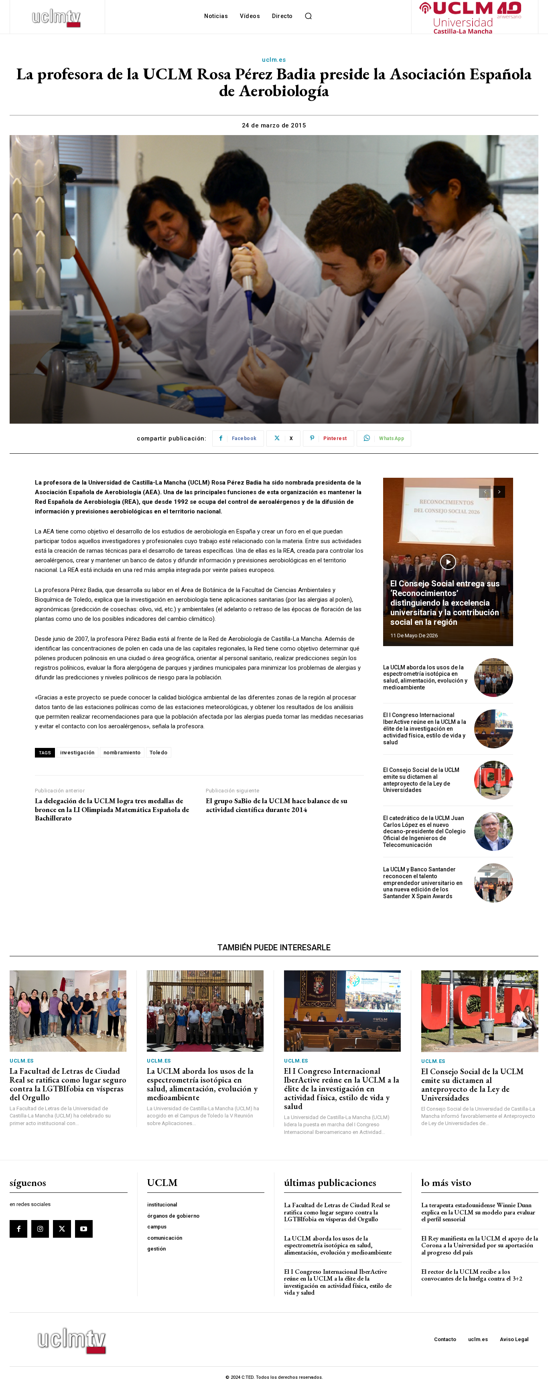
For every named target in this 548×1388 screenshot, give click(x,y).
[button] (308, 16)
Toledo (159, 753)
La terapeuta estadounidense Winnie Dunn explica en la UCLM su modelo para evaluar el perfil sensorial (478, 1212)
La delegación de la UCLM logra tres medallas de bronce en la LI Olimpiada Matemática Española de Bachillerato (112, 809)
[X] (62, 1229)
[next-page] (499, 492)
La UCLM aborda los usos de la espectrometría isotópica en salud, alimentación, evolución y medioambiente (425, 677)
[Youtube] (84, 1229)
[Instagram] (40, 1229)
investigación (77, 753)
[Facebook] (18, 1229)
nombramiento (122, 753)
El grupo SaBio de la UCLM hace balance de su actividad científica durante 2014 (276, 805)
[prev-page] (485, 492)
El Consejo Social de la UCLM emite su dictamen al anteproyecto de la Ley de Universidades (421, 780)
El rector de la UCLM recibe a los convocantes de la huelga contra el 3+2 (471, 1275)
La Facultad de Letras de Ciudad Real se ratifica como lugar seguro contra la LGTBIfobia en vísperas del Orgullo (68, 1084)
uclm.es (274, 59)
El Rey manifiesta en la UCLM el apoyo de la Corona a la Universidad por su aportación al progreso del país (479, 1245)
